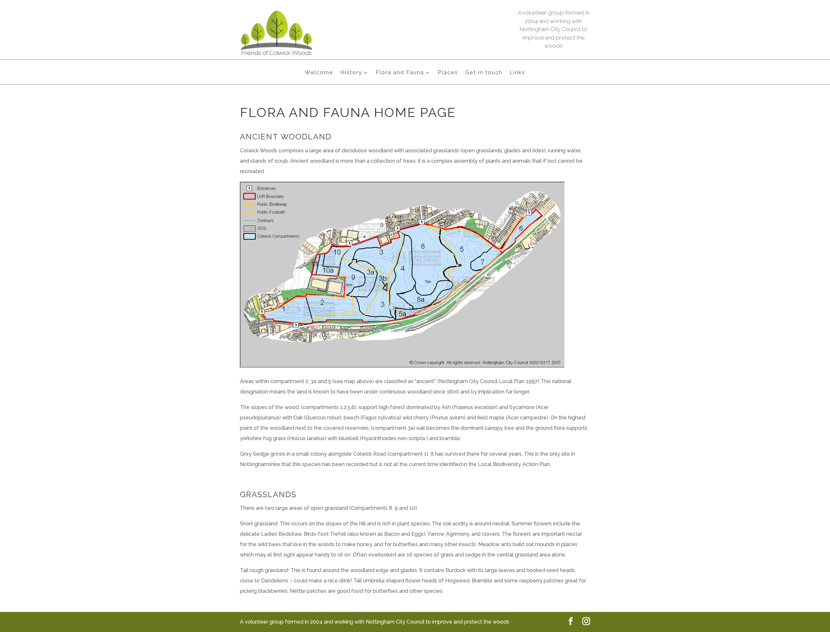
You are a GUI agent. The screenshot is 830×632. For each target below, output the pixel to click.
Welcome (319, 73)
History (351, 73)
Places (448, 73)
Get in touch (484, 73)
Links (517, 73)
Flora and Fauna (400, 73)
